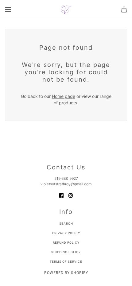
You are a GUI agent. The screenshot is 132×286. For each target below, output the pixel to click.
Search (66, 223)
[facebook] (61, 195)
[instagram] (70, 195)
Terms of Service (66, 261)
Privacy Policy (66, 233)
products (68, 102)
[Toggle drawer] (8, 9)
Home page (63, 96)
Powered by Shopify (66, 273)
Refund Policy (66, 242)
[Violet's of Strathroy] (66, 9)
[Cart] (124, 9)
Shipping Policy (66, 252)
